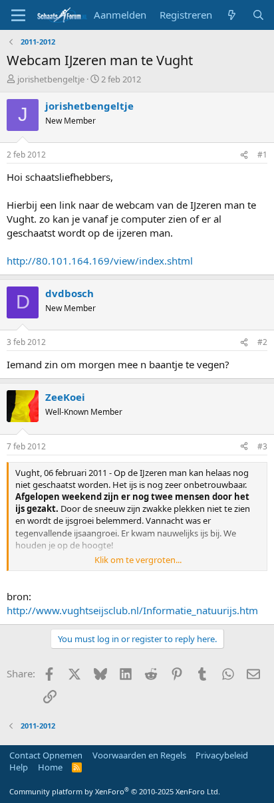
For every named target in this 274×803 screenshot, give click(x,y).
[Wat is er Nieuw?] (232, 15)
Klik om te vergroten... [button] (138, 560)
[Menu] (18, 15)
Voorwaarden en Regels (139, 755)
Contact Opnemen (45, 755)
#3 (262, 446)
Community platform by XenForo (114, 791)
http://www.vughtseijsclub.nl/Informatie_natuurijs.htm (132, 610)
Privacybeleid (222, 755)
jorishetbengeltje (50, 79)
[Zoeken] (258, 15)
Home (50, 767)
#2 (262, 342)
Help (18, 767)
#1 (262, 154)
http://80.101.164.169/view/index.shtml (100, 260)
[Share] (244, 155)
